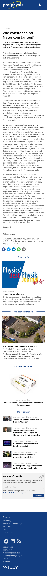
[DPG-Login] (39, 5)
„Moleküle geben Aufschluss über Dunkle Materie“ (27, 420)
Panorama (7, 526)
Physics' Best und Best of (13, 294)
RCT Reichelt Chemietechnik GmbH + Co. (20, 346)
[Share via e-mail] (24, 249)
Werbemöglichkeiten (11, 553)
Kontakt (6, 558)
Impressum (7, 550)
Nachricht (25, 417)
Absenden (38, 495)
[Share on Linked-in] (14, 249)
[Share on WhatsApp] (19, 249)
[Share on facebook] (4, 249)
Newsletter (7, 561)
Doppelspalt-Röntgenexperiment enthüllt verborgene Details (27, 467)
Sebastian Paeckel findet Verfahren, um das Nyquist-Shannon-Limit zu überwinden (26, 432)
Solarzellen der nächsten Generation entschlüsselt (24, 456)
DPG (4, 529)
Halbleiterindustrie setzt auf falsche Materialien (25, 445)
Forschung (33, 417)
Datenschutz (8, 547)
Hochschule (7, 532)
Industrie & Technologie (12, 523)
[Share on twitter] (9, 249)
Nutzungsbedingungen (12, 555)
